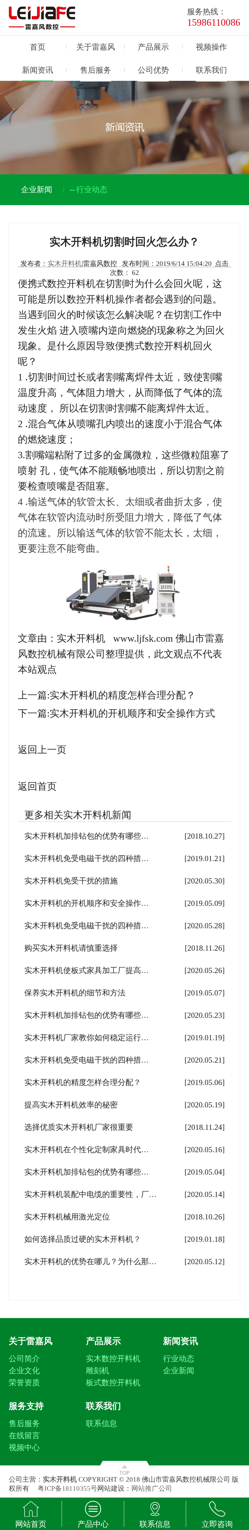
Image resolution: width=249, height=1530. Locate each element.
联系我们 (211, 70)
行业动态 (178, 1358)
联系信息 (101, 1423)
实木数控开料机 (113, 1358)
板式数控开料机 (113, 1382)
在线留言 (24, 1435)
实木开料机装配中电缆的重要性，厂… (90, 1194)
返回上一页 (42, 749)
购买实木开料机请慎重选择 (71, 948)
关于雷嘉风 (95, 47)
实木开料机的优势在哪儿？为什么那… (90, 1261)
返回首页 (37, 786)
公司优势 (153, 70)
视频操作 (211, 47)
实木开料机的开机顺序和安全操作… (86, 903)
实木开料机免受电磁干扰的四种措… (86, 858)
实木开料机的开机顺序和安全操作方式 (132, 713)
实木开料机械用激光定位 (67, 1217)
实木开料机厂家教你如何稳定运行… (86, 1037)
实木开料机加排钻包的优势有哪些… (86, 836)
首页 (37, 47)
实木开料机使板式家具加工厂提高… (86, 970)
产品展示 (153, 47)
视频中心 (24, 1447)
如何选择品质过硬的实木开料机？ (82, 1239)
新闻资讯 (37, 70)
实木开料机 (65, 263)
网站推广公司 (151, 1488)
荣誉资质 (24, 1382)
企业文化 (24, 1370)
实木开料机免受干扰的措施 (71, 881)
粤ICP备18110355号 (67, 1488)
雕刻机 (97, 1370)
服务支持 (26, 1406)
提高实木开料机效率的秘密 (71, 1105)
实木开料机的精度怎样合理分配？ (123, 695)
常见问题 (178, 1382)
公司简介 (24, 1358)
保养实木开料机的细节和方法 (74, 993)
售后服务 (95, 70)
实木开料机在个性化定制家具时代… (86, 1149)
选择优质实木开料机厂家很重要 (78, 1127)
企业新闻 (178, 1370)
